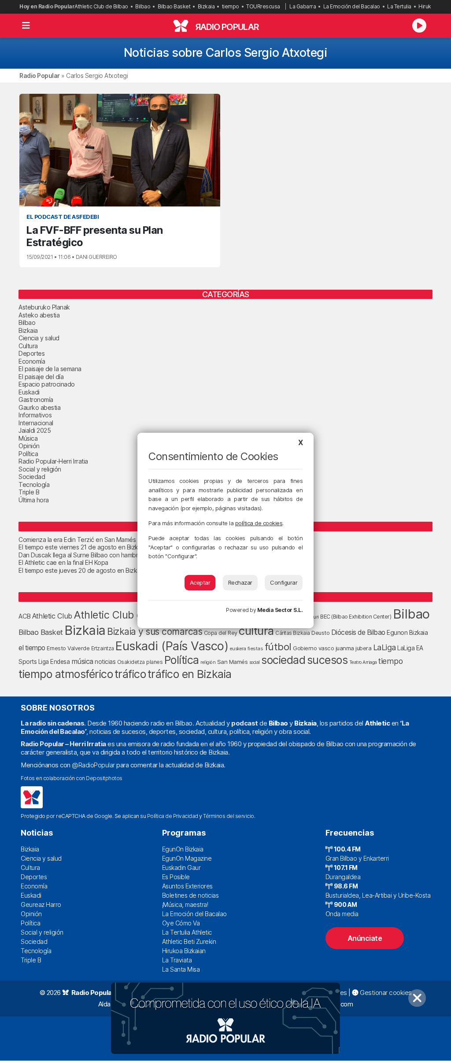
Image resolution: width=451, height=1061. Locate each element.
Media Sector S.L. (280, 610)
